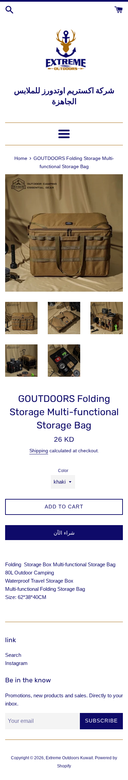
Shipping (38, 450)
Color (63, 470)
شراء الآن (64, 533)
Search (13, 655)
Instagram (16, 663)
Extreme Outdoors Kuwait (69, 757)
